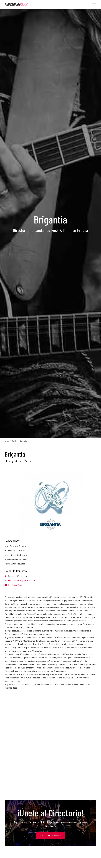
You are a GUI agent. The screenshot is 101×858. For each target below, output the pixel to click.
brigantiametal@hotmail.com (21, 580)
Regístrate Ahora (50, 835)
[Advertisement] (50, 719)
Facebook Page (15, 585)
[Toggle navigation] (94, 5)
